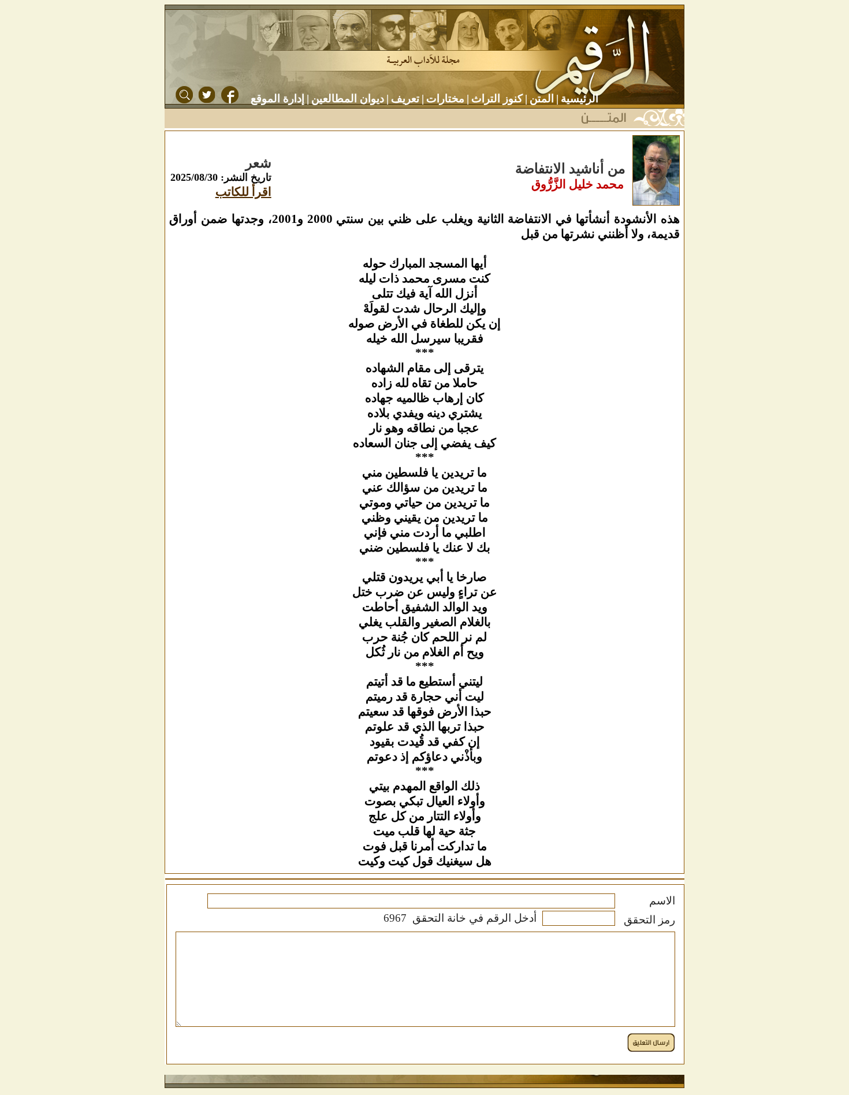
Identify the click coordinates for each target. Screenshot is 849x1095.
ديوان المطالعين (347, 98)
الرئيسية (579, 98)
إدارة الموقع (277, 98)
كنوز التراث (497, 98)
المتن (542, 98)
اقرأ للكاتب (243, 192)
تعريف (405, 98)
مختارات (445, 98)
